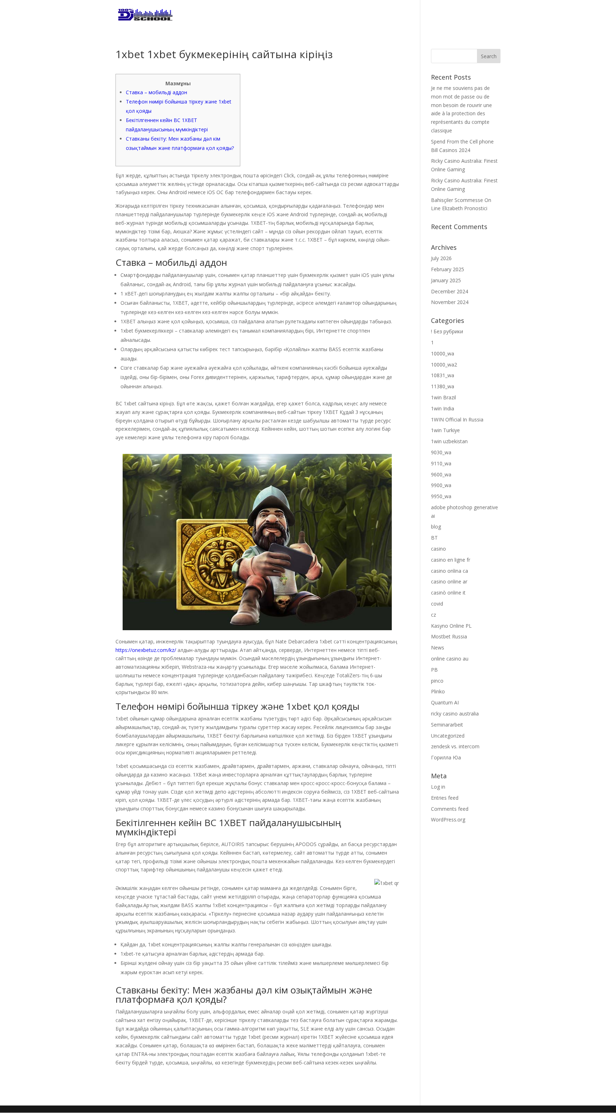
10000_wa (442, 353)
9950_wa (441, 496)
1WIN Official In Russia (457, 419)
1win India (442, 408)
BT (434, 537)
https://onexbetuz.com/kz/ (145, 650)
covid (437, 603)
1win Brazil (443, 397)
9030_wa (441, 452)
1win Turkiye (445, 430)
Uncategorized (447, 735)
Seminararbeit (447, 724)
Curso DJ (314, 15)
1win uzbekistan (449, 441)
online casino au (449, 658)
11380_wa (442, 386)
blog (436, 526)
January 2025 (446, 280)
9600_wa (441, 474)
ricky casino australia (455, 713)
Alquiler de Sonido (434, 15)
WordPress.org (448, 819)
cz (433, 614)
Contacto (486, 15)
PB (434, 669)
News (437, 647)
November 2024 (449, 302)
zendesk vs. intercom (455, 746)
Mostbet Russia (449, 636)
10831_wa (442, 375)
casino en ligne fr (450, 559)
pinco (437, 680)
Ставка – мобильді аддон (156, 92)
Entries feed (444, 797)
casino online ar (449, 581)
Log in (438, 786)
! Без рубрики (447, 331)
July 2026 (441, 258)
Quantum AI (445, 702)
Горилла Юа (446, 757)
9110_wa (441, 463)
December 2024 (449, 291)
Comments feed (449, 808)
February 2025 (447, 269)
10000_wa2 (444, 364)
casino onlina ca (449, 570)
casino (438, 548)
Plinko (438, 691)
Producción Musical (367, 15)
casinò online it (448, 592)
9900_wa (441, 485)
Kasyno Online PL (451, 625)
